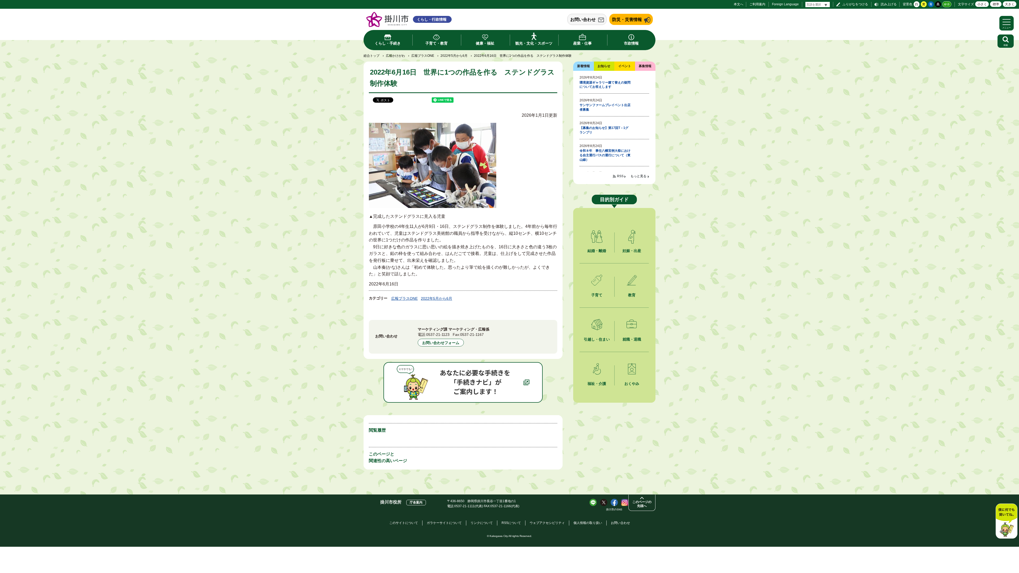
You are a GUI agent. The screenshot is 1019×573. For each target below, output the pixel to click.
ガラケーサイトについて (444, 523)
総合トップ (371, 56)
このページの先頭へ (641, 504)
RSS (620, 176)
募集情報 (645, 66)
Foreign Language (785, 4)
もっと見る (638, 176)
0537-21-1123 (438, 334)
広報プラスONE (422, 56)
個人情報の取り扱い (587, 523)
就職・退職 (632, 339)
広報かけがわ (395, 56)
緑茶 (947, 4)
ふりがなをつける (855, 4)
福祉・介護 (597, 383)
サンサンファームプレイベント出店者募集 (605, 107)
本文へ (738, 4)
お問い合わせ (583, 19)
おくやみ (631, 383)
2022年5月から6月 (454, 56)
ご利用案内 (757, 4)
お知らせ (604, 66)
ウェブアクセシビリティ (547, 523)
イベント (624, 66)
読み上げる (889, 4)
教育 (632, 295)
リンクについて (481, 523)
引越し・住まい (597, 339)
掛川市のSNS (614, 509)
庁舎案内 (416, 502)
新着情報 (583, 66)
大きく (1009, 4)
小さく (982, 4)
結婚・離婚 (597, 251)
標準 (996, 4)
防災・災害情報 (627, 19)
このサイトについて (403, 523)
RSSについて (511, 523)
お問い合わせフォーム (440, 343)
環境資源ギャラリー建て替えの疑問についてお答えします (605, 85)
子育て (596, 295)
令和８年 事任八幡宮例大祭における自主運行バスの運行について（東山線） (605, 155)
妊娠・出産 (632, 251)
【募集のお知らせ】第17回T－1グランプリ (604, 130)
